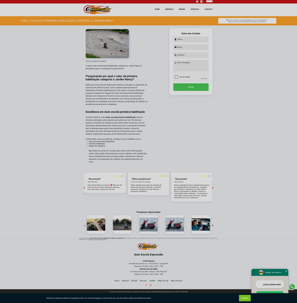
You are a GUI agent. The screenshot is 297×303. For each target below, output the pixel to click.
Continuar (244, 298)
